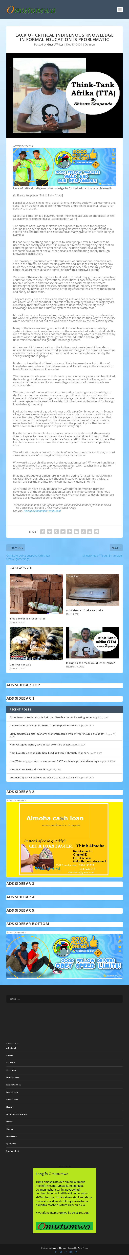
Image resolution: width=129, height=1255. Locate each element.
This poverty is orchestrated (28, 618)
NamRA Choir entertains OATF (27, 769)
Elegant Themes (58, 1248)
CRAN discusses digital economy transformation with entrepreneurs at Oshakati (57, 733)
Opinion (90, 44)
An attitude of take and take (84, 610)
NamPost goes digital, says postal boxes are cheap (40, 744)
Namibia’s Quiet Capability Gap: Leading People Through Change (48, 753)
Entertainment (12, 1092)
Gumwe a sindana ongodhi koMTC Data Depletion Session (44, 725)
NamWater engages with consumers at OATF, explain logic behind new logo (54, 761)
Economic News (13, 1077)
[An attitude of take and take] (92, 590)
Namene (9, 1107)
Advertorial (11, 1048)
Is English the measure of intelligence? (90, 662)
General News (12, 1099)
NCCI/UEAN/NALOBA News (17, 1114)
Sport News (11, 1144)
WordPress (83, 1248)
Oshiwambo (11, 1136)
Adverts (9, 1055)
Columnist (10, 1063)
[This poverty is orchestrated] (36, 594)
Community (11, 1070)
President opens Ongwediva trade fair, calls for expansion (44, 777)
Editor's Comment (13, 1085)
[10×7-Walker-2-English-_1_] (64, 185)
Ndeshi (9, 1121)
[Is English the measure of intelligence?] (92, 642)
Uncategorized (12, 1151)
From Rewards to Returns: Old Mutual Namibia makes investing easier (51, 717)
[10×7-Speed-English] (64, 977)
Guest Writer (55, 44)
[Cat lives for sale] (36, 643)
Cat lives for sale (20, 664)
